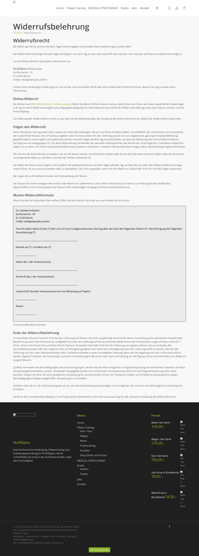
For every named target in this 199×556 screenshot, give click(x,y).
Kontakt (81, 484)
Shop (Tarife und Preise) (93, 455)
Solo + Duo (86, 431)
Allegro (84, 436)
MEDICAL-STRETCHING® (91, 460)
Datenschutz (33, 536)
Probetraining (87, 445)
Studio (80, 465)
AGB (53, 536)
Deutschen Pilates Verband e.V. (49, 542)
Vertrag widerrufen (99, 549)
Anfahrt (84, 469)
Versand (61, 536)
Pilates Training (85, 427)
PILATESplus (18, 33)
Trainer (84, 474)
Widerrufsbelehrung (23, 539)
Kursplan (85, 450)
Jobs (79, 479)
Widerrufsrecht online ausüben (53, 104)
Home (80, 422)
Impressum (18, 536)
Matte (83, 440)
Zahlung (72, 536)
